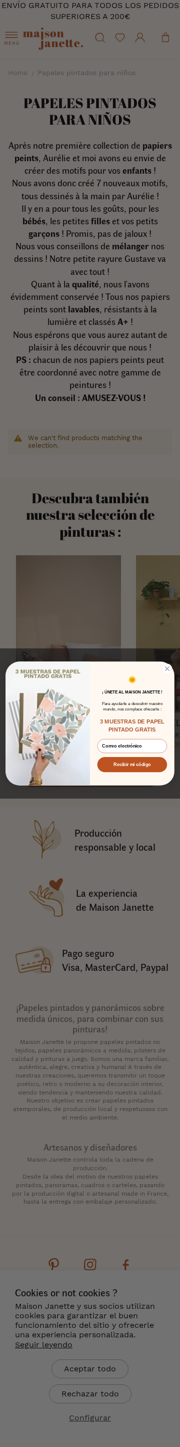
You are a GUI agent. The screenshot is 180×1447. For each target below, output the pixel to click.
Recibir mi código (132, 764)
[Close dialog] (167, 669)
